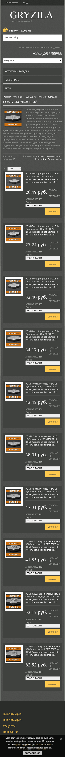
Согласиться (32, 753)
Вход (25, 3)
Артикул (40, 156)
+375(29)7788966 (47, 53)
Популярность (55, 159)
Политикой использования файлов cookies (29, 747)
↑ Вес (43, 159)
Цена (37, 159)
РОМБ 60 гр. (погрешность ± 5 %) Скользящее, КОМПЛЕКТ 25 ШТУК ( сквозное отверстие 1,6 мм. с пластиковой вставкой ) (42, 283)
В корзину (53, 212)
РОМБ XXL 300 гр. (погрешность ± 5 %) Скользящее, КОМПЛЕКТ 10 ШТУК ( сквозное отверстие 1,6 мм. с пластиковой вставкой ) (43, 650)
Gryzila (31, 15)
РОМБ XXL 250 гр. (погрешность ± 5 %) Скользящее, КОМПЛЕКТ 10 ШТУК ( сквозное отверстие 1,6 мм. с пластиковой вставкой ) (43, 598)
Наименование (53, 156)
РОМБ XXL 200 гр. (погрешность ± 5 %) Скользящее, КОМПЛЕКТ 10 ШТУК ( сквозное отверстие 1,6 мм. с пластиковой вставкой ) (43, 545)
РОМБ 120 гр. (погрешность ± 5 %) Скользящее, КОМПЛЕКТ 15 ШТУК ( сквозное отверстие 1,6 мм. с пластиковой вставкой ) (42, 440)
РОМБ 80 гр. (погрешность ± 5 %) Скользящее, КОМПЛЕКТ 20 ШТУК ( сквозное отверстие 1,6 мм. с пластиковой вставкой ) (42, 335)
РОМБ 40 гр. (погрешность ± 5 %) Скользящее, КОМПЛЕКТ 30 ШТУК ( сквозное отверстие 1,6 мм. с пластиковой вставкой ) (42, 178)
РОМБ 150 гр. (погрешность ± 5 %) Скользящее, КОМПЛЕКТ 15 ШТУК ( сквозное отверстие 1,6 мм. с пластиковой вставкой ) (42, 493)
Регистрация (12, 3)
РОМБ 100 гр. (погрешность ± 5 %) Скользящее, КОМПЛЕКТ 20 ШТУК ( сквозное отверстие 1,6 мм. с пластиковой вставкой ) (42, 388)
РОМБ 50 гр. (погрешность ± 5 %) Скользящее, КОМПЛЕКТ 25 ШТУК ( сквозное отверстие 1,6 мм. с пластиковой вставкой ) (42, 230)
